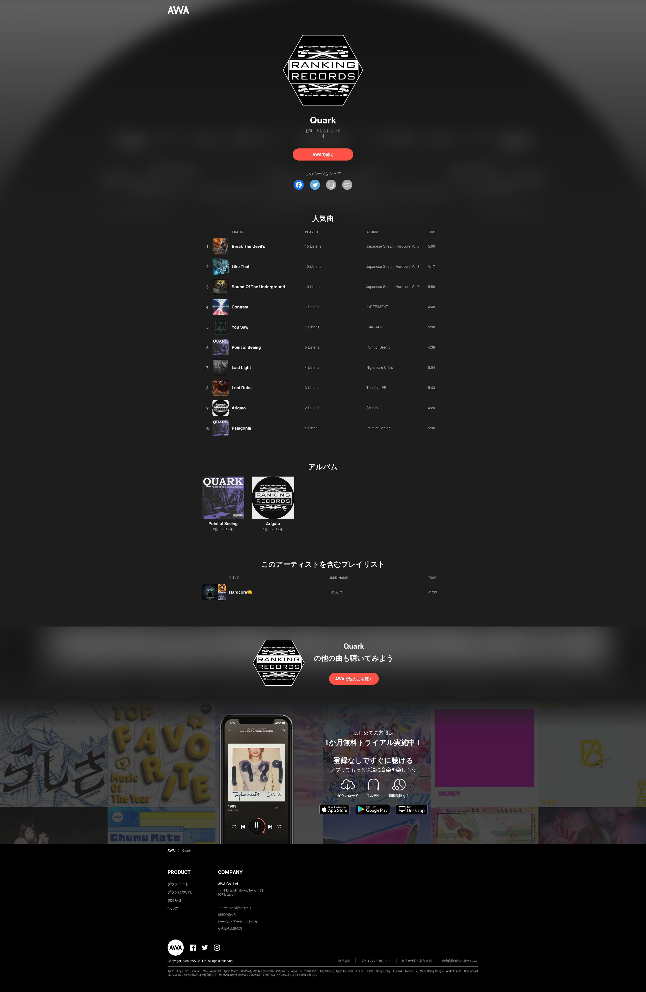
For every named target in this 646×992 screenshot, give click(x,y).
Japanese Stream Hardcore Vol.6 (392, 246)
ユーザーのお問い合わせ (234, 907)
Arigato (239, 408)
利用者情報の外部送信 (416, 960)
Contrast (240, 307)
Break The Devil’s (248, 246)
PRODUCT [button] (179, 872)
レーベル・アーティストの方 (237, 921)
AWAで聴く (323, 154)
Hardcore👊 (240, 592)
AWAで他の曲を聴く (354, 679)
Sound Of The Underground (258, 287)
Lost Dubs (242, 387)
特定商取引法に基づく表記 (460, 960)
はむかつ (336, 591)
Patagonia (241, 428)
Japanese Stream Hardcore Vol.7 (392, 286)
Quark (186, 850)
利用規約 (344, 960)
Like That (240, 266)
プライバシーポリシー (376, 960)
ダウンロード (178, 883)
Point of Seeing (246, 347)
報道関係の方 (227, 914)
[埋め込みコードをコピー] (347, 185)
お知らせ (175, 899)
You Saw (240, 327)
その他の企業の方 (230, 928)
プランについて (180, 891)
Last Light (241, 367)
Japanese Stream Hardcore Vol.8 (392, 266)
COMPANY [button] (230, 872)
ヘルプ (173, 907)
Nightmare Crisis (379, 367)
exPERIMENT (377, 306)
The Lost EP (376, 387)
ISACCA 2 (374, 326)
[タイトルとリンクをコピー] (331, 185)
